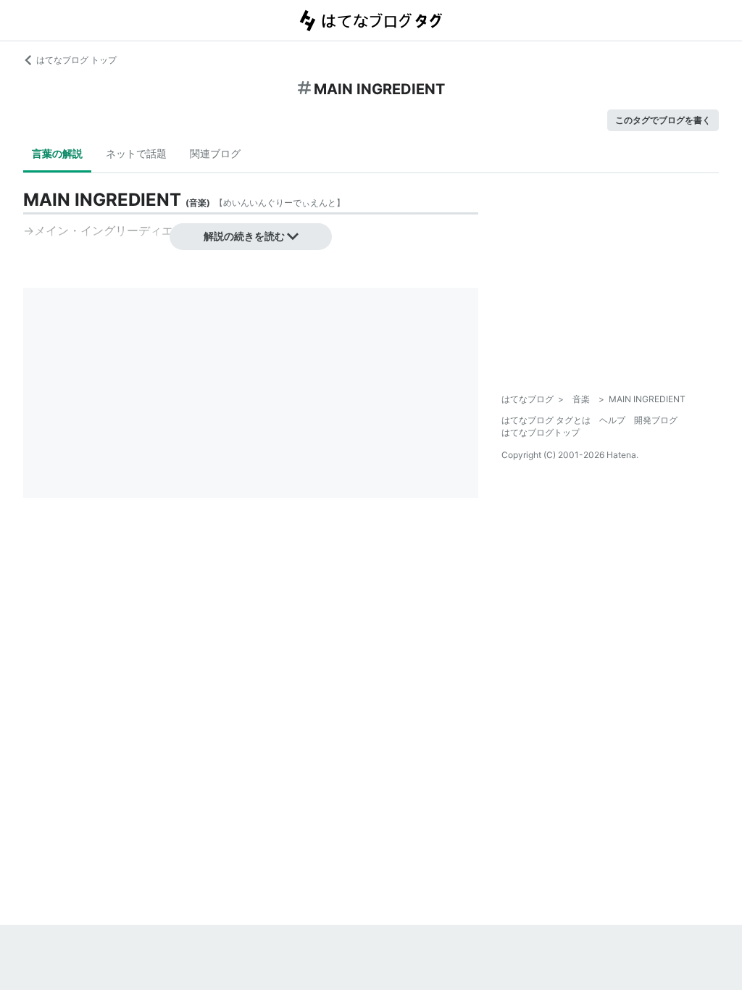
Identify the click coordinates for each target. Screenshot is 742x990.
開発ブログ (656, 420)
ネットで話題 (136, 153)
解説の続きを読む (244, 236)
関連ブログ (215, 153)
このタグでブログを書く (663, 120)
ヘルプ (612, 420)
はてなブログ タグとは (546, 420)
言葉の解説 (57, 153)
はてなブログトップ (540, 432)
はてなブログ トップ (76, 59)
